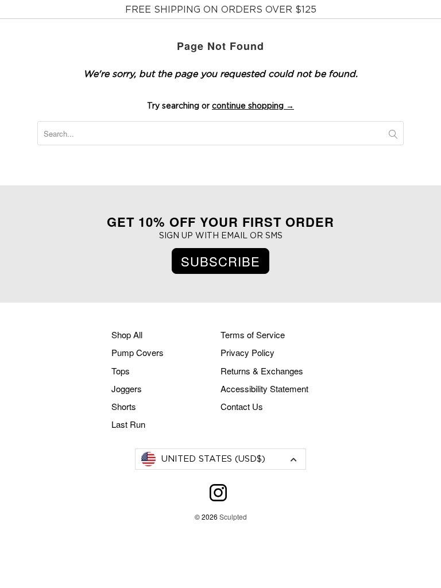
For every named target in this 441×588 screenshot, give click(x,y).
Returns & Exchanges (261, 370)
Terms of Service (252, 334)
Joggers (126, 388)
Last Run (128, 424)
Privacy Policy (247, 352)
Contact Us (241, 406)
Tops (120, 370)
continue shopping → (253, 106)
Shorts (123, 406)
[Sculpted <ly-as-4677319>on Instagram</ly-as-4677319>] (218, 498)
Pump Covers (137, 352)
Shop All (126, 334)
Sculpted (233, 516)
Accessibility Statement (264, 388)
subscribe (220, 261)
